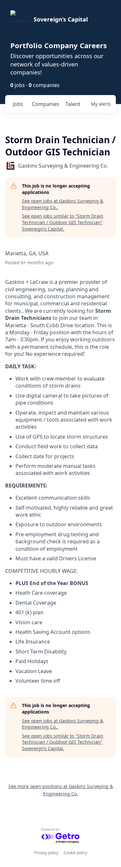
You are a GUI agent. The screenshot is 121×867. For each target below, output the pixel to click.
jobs (18, 104)
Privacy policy (46, 852)
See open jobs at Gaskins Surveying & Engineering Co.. (62, 204)
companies (45, 104)
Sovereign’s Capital (61, 19)
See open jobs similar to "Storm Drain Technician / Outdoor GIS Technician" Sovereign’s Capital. (62, 222)
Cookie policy (75, 852)
